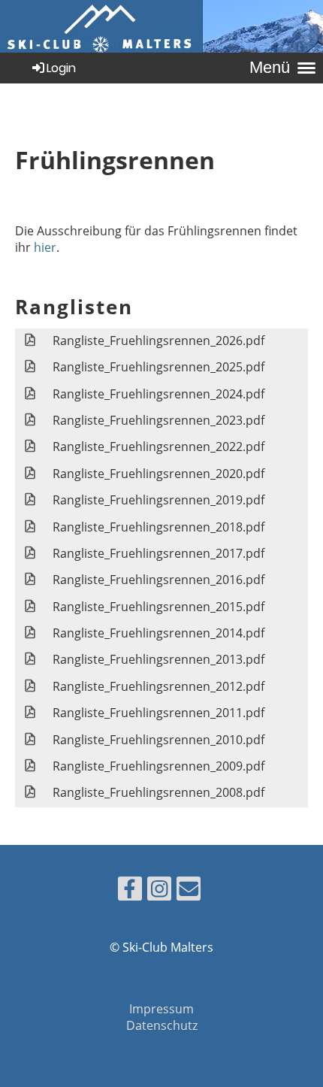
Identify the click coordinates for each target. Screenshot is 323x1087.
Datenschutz (162, 1025)
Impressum (161, 1009)
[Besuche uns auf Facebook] (130, 891)
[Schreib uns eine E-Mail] (189, 891)
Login (61, 68)
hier (45, 247)
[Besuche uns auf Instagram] (159, 891)
